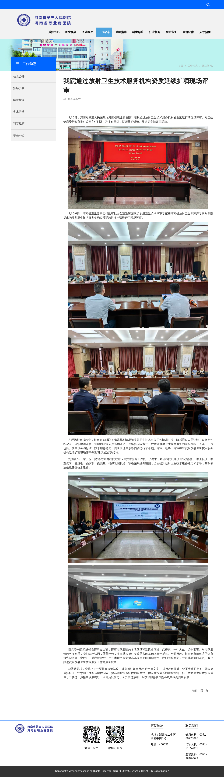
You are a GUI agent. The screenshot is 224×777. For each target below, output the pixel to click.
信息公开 (18, 76)
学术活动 (18, 111)
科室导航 (138, 32)
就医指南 (121, 32)
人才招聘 (205, 32)
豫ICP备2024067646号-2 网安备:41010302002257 (141, 770)
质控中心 (53, 32)
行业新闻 (154, 32)
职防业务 (171, 32)
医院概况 (87, 32)
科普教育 (18, 123)
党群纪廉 (188, 32)
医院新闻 (18, 99)
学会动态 (18, 135)
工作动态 (104, 32)
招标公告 (18, 88)
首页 (180, 65)
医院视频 (70, 32)
